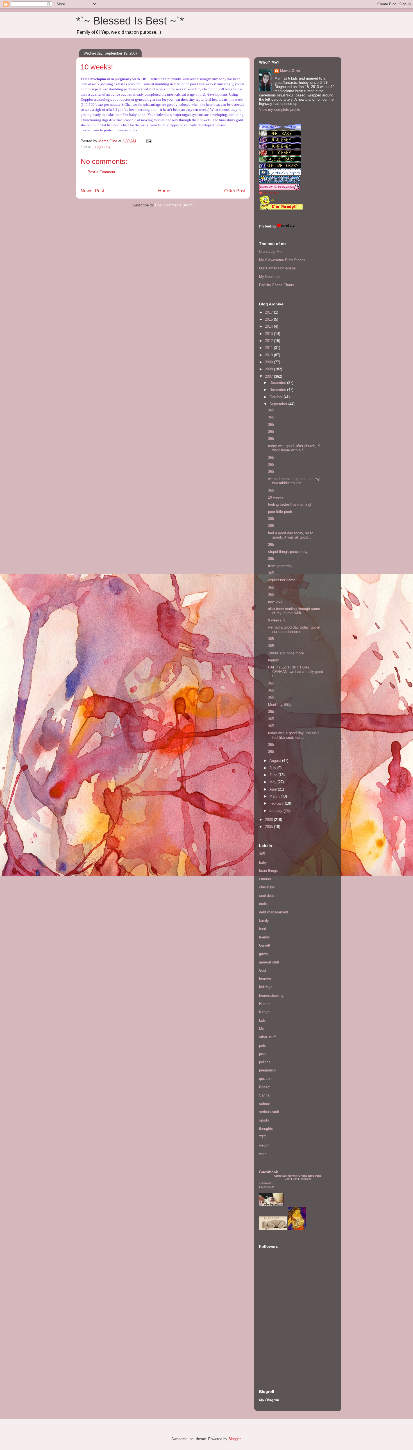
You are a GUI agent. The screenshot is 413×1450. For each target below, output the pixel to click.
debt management (273, 912)
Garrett (264, 945)
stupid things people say (288, 552)
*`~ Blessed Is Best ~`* (130, 21)
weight (264, 1145)
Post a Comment (101, 172)
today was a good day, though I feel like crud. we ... (293, 735)
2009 (269, 362)
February (277, 803)
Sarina (264, 1095)
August (275, 760)
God (262, 970)
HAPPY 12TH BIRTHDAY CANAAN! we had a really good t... (295, 671)
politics (265, 1062)
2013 (269, 334)
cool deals (267, 895)
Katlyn (264, 1012)
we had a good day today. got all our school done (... (294, 629)
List (295, 1178)
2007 (269, 376)
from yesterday (280, 566)
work (263, 1153)
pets (262, 1045)
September (278, 404)
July (273, 768)
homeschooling (271, 995)
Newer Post (92, 190)
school (264, 1104)
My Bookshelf (270, 276)
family (264, 920)
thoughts (266, 1129)
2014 (269, 326)
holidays (266, 987)
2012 (269, 341)
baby (263, 862)
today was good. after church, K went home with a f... (294, 448)
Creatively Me (270, 251)
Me (261, 1028)
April (273, 789)
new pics (275, 601)
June (273, 775)
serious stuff (269, 1112)
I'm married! (266, 1186)
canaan (265, 879)
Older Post (234, 190)
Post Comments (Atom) (174, 205)
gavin (263, 954)
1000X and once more (286, 653)
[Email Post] (148, 141)
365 (271, 410)
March (275, 796)
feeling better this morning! (289, 504)
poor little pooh (280, 512)
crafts (263, 904)
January (276, 811)
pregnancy (102, 147)
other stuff (267, 1037)
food (262, 929)
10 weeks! (276, 497)
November (278, 390)
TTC (262, 1137)
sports (264, 1120)
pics (262, 1054)
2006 (269, 820)
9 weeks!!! (276, 620)
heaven (265, 979)
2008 (269, 369)
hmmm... (275, 660)
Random (305, 1178)
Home (164, 190)
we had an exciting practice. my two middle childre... (294, 481)
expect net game (281, 580)
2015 (269, 319)
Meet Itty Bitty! (280, 705)
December (278, 382)
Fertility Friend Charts (276, 285)
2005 (269, 827)
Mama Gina (290, 71)
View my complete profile (279, 109)
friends (264, 937)
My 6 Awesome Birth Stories (282, 260)
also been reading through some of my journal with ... (294, 611)
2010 (269, 355)
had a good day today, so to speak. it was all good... (290, 535)
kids (262, 1020)
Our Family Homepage (277, 268)
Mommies (265, 1183)
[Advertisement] (276, 1342)
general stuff (269, 962)
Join (287, 1178)
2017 (269, 312)
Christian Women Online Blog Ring (297, 1175)
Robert (264, 1087)
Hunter (264, 1004)
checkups (267, 887)
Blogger (234, 1439)
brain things (268, 870)
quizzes (265, 1079)
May (273, 782)
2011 (269, 348)
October (276, 397)
